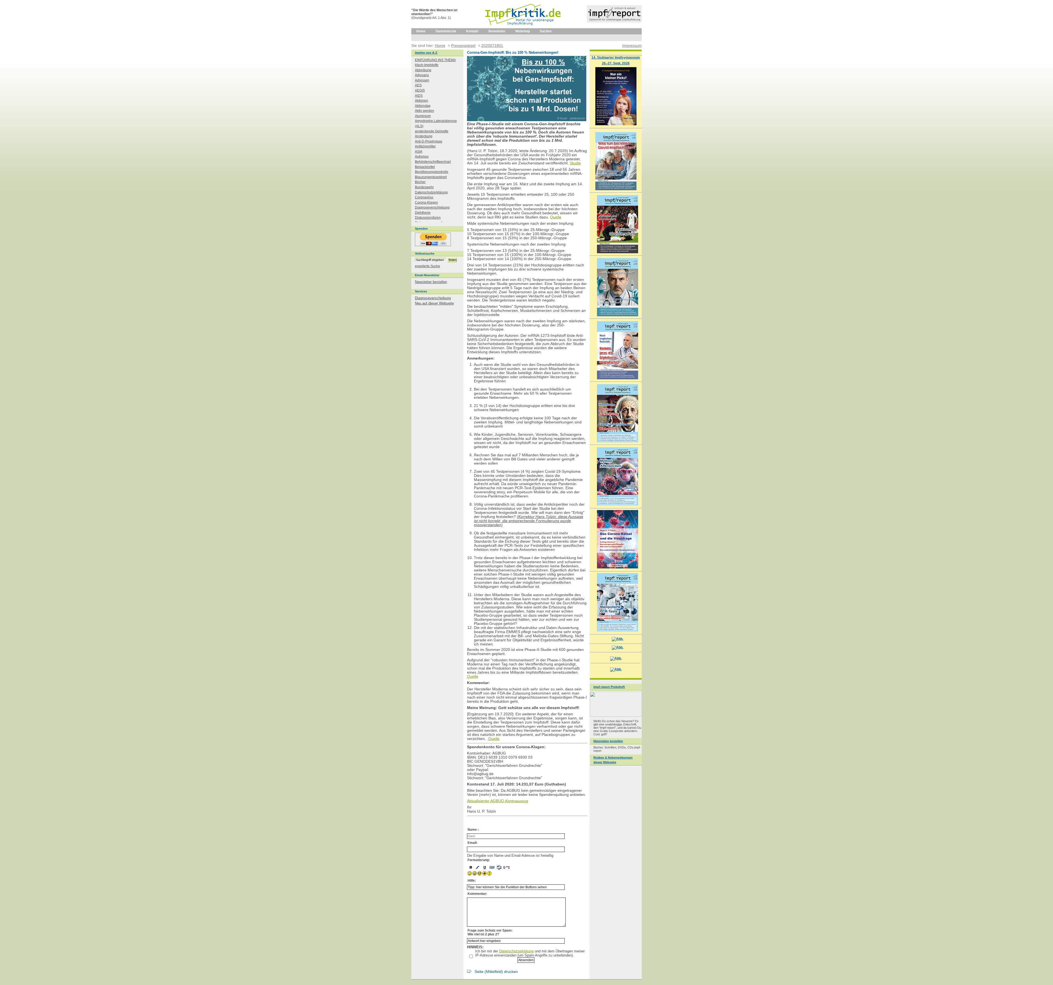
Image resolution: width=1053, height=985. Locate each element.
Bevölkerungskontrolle (431, 172)
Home (421, 31)
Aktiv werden (424, 111)
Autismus (422, 156)
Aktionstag (423, 106)
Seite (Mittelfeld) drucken (496, 972)
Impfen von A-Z (426, 52)
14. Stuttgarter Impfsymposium (615, 57)
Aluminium (423, 116)
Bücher (420, 182)
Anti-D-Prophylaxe (428, 141)
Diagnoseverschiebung (432, 207)
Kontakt (472, 31)
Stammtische (445, 31)
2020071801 (492, 45)
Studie (575, 163)
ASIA (418, 151)
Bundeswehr (424, 187)
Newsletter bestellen (431, 282)
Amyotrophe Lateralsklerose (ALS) (436, 123)
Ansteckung (423, 136)
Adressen (422, 80)
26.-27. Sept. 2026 (616, 63)
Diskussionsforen (428, 218)
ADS (418, 85)
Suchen (545, 31)
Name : (473, 830)
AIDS (419, 96)
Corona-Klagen (426, 202)
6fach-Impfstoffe (426, 65)
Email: (472, 843)
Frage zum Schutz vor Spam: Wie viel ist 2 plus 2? (490, 932)
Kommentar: (477, 894)
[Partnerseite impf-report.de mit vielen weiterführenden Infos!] (614, 21)
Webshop (522, 31)
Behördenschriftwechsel (433, 162)
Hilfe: (472, 880)
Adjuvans (422, 75)
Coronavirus (424, 197)
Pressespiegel (463, 45)
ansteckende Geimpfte (431, 131)
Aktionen (421, 101)
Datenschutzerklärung (516, 951)
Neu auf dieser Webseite (434, 303)
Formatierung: (479, 860)
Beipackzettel (425, 167)
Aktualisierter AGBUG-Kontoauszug (497, 801)
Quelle (555, 217)
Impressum (632, 45)
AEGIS (420, 90)
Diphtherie (423, 213)
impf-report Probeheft (609, 686)
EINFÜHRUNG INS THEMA (435, 60)
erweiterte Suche (427, 266)
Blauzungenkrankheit (431, 177)
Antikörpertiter (425, 146)
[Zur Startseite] (523, 27)
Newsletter (496, 31)
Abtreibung (423, 70)
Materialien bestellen (608, 741)
